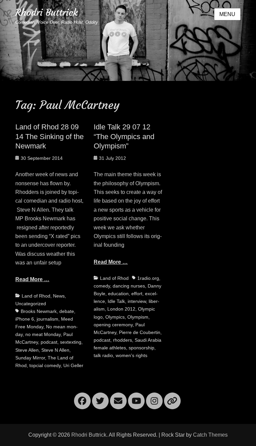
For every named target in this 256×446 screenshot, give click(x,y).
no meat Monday (43, 334)
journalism (47, 319)
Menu (227, 14)
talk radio (103, 355)
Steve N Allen (55, 350)
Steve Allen (27, 350)
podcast (49, 342)
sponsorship (141, 347)
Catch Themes (210, 435)
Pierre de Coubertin (139, 332)
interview (137, 301)
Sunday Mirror (30, 357)
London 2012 (121, 309)
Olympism (137, 317)
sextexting (70, 342)
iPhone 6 (24, 319)
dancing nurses (129, 286)
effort (136, 293)
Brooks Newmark (39, 311)
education (118, 293)
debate (66, 311)
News (59, 296)
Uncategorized (30, 303)
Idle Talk (116, 301)
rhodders (122, 340)
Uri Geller (73, 365)
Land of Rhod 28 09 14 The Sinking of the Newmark (49, 136)
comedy (102, 286)
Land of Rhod (36, 296)
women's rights (131, 355)
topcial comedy (45, 365)
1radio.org (148, 278)
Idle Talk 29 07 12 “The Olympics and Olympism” (124, 136)
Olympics (115, 317)
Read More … (32, 279)
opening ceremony (113, 324)
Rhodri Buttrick (46, 12)
